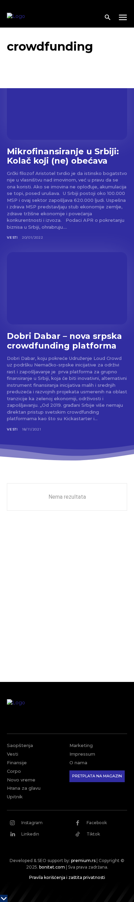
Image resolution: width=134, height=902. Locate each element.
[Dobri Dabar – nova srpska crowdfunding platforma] (67, 288)
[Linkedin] (12, 834)
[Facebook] (77, 822)
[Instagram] (12, 822)
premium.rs (83, 860)
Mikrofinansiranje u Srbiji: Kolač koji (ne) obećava (63, 156)
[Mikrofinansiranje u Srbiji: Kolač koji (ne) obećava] (67, 104)
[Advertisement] (67, 601)
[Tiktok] (77, 834)
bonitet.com (52, 867)
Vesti (12, 237)
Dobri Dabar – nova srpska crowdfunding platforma (64, 341)
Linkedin (30, 834)
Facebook (97, 822)
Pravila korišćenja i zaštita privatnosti (67, 877)
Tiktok (93, 834)
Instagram (32, 822)
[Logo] (35, 18)
